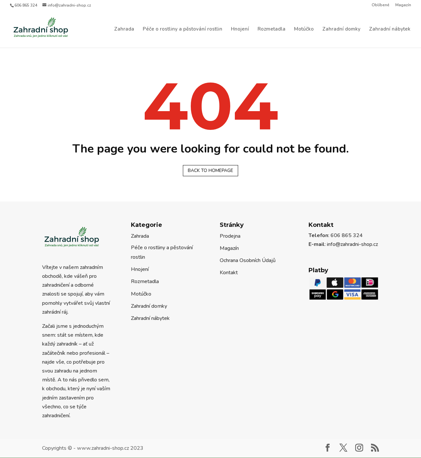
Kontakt (229, 272)
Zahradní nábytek (389, 29)
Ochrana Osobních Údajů (248, 260)
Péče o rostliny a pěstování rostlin (182, 29)
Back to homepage (210, 170)
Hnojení (240, 29)
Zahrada (124, 29)
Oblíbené (380, 5)
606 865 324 (25, 5)
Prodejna (230, 236)
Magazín (403, 5)
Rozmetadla (271, 29)
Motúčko (304, 29)
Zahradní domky (341, 29)
